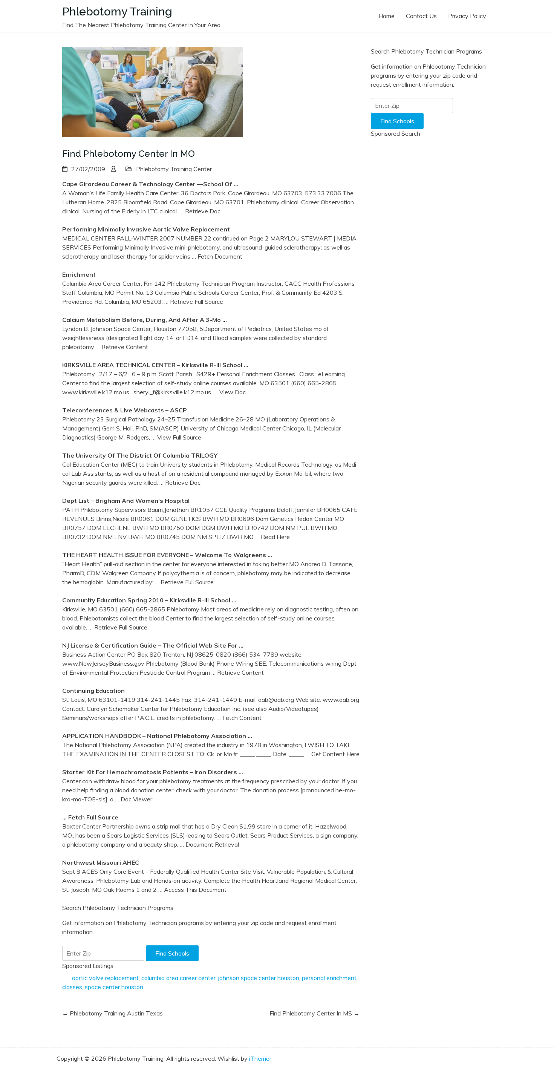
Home (386, 16)
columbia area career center (178, 978)
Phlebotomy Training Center (174, 169)
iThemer (260, 1058)
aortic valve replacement (105, 978)
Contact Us (421, 16)
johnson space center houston (258, 978)
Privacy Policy (467, 16)
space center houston (114, 987)
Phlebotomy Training (117, 11)
